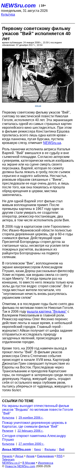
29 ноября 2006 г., (31, 417)
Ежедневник (45, 456)
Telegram (8, 459)
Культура (8, 14)
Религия (7, 430)
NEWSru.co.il (11, 462)
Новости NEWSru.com (20, 466)
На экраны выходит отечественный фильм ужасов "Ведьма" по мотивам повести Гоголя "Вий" (37, 409)
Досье (19, 456)
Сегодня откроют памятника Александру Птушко (34, 437)
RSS (59, 456)
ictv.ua (38, 105)
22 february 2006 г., (31, 430)
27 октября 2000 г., (32, 443)
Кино (37, 449)
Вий (61, 449)
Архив (30, 456)
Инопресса (45, 462)
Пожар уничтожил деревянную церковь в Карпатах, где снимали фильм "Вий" (34, 424)
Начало (7, 456)
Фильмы (50, 449)
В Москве (28, 462)
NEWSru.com (18, 5)
